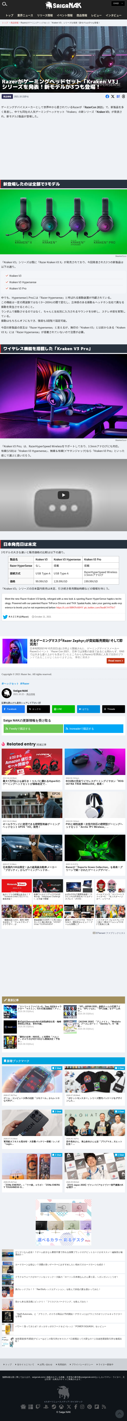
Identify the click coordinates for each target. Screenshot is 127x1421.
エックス (36, 708)
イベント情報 (65, 15)
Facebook (12, 708)
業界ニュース (25, 15)
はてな (84, 709)
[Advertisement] (63, 151)
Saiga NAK (63, 5)
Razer (124, 256)
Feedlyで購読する (20, 728)
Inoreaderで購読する (81, 728)
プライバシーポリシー (82, 1364)
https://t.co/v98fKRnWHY (69, 607)
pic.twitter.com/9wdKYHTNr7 (99, 607)
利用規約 (62, 1364)
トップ (9, 15)
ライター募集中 (105, 1364)
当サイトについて (25, 1364)
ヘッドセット (11, 683)
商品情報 (82, 15)
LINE (59, 708)
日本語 (116, 3)
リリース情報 (45, 15)
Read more (114, 660)
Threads (111, 708)
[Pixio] (63, 1244)
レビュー (96, 15)
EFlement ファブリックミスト (110, 932)
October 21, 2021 (43, 617)
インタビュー (114, 15)
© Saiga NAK (63, 1412)
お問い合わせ (46, 1364)
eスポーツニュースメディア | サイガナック (63, 1401)
